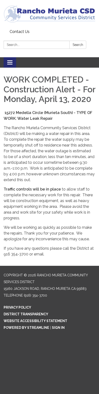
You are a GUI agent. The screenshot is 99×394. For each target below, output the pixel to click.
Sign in (58, 328)
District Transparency (26, 314)
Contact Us (20, 31)
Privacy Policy (17, 307)
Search (78, 45)
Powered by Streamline (26, 328)
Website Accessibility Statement (35, 321)
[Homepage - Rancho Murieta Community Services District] (49, 14)
